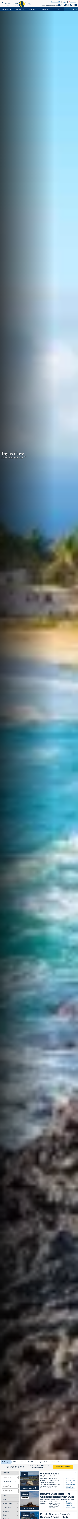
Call (38, 1468)
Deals (53, 1462)
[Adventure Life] (16, 3)
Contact (57, 9)
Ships (40, 1462)
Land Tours (32, 1462)
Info (58, 1462)
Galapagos (6, 1462)
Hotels (46, 1462)
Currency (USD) (55, 2)
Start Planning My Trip (62, 1467)
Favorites (73, 2)
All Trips (15, 1462)
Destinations (6, 9)
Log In (64, 2)
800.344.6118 (67, 5)
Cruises (23, 1462)
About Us (32, 9)
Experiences (19, 9)
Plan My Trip (45, 9)
